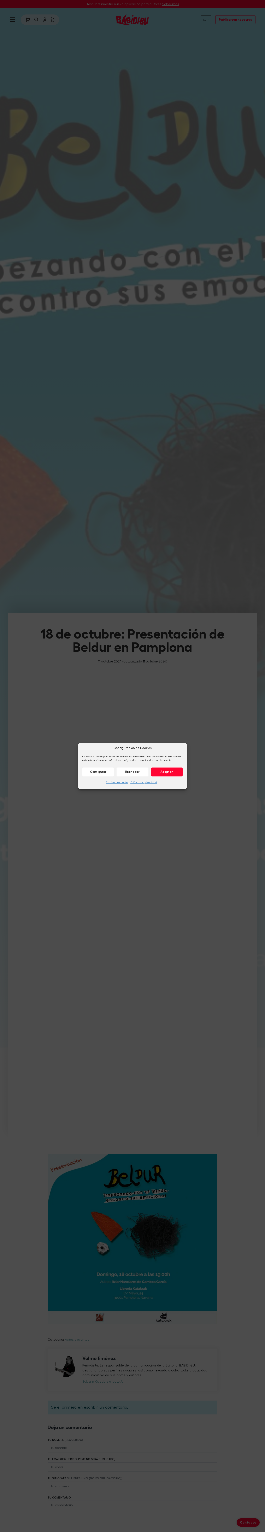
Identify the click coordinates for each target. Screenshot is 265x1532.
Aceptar (166, 771)
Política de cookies (117, 782)
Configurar (98, 771)
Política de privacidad (143, 782)
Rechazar (132, 771)
